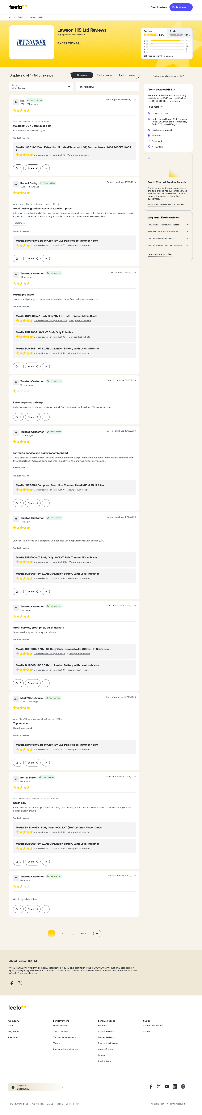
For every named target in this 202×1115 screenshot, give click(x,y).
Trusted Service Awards (64, 1037)
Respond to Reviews (108, 1043)
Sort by (14, 85)
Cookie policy (72, 1104)
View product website (78, 155)
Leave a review (60, 1025)
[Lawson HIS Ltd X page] (20, 983)
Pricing (101, 1055)
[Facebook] (150, 1087)
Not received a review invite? (168, 76)
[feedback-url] (21, 110)
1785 (83, 933)
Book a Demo (104, 1061)
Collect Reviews (106, 1031)
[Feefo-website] (18, 7)
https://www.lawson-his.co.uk (71, 34)
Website (156, 135)
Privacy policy (37, 1104)
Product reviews (127, 75)
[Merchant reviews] (31, 42)
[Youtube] (167, 1087)
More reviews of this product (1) (49, 155)
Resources (13, 1037)
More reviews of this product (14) (50, 653)
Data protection (55, 1104)
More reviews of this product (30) (50, 320)
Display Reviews (106, 1037)
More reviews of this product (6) (49, 490)
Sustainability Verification (65, 1049)
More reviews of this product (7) (49, 245)
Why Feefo (13, 1031)
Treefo (56, 1043)
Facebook (157, 141)
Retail (20, 17)
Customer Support (162, 130)
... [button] (73, 933)
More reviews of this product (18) (50, 337)
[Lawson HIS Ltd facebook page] (11, 983)
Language (21, 1086)
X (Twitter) (157, 146)
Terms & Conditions (18, 1104)
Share (31, 168)
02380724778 (160, 113)
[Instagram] (183, 1087)
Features (102, 1025)
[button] (41, 86)
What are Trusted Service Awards (166, 204)
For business (179, 7)
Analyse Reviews (106, 1049)
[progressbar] (165, 40)
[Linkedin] (175, 1087)
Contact (147, 1031)
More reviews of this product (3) (49, 832)
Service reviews (104, 75)
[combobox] (41, 86)
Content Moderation (153, 1025)
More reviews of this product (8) (49, 353)
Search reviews (159, 7)
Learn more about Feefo (161, 254)
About (11, 1025)
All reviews (82, 75)
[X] (159, 1087)
